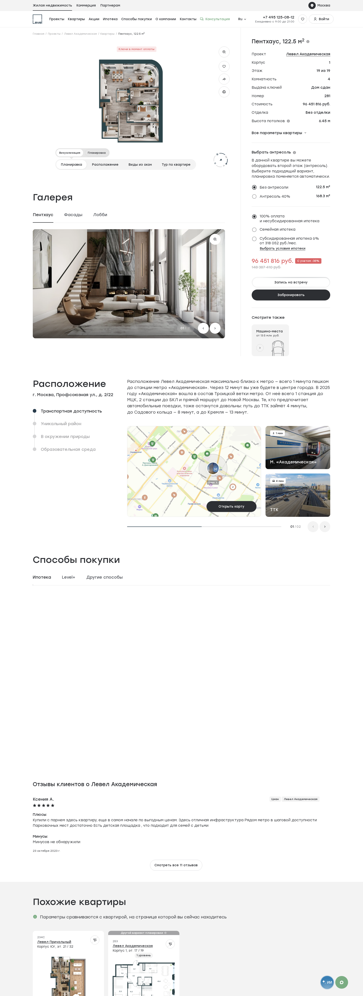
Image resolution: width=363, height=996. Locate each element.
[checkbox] (270, 187)
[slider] (74, 639)
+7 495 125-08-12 (278, 17)
